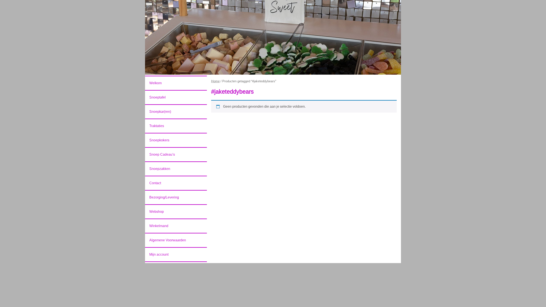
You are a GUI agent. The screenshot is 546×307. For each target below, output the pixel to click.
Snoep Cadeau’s (162, 154)
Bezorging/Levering (164, 197)
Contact (155, 183)
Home (215, 81)
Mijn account (158, 254)
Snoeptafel (157, 97)
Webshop (156, 211)
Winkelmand (158, 226)
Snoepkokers (159, 140)
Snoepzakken (159, 169)
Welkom (155, 83)
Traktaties (156, 126)
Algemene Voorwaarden (167, 240)
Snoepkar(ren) (160, 111)
